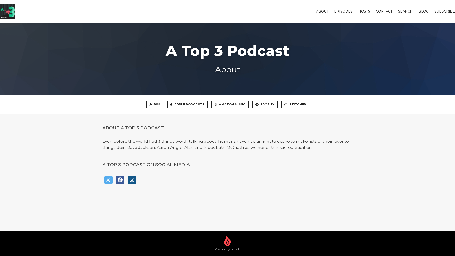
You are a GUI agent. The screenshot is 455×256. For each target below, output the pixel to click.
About (322, 11)
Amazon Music (232, 104)
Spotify (267, 104)
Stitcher (297, 104)
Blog (424, 11)
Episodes (343, 11)
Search (405, 11)
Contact (384, 11)
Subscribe (444, 11)
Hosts (364, 11)
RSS (157, 104)
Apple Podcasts (189, 104)
